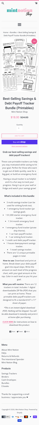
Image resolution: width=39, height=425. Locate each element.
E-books (5, 386)
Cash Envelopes (9, 380)
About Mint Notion (10, 349)
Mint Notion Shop (21, 409)
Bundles (5, 383)
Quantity (19, 125)
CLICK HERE (8, 322)
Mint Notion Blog (9, 362)
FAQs (4, 353)
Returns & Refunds (10, 356)
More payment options (19, 146)
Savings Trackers (9, 373)
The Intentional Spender (13, 359)
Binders (5, 376)
